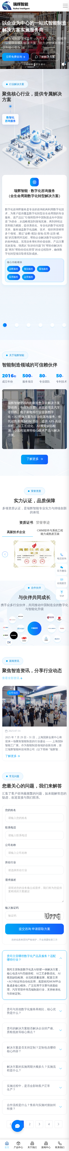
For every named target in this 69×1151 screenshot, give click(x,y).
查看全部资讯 (11, 678)
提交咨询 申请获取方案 (34, 929)
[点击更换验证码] (52, 915)
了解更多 (32, 458)
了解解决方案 (47, 56)
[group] (34, 723)
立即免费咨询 (14, 56)
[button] (5, 325)
